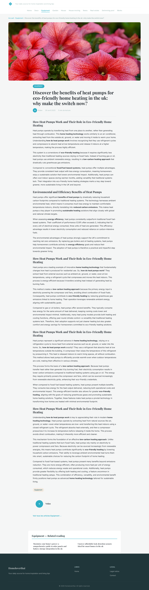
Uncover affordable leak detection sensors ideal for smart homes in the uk (95, 545)
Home (29, 10)
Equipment (45, 10)
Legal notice (114, 571)
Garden (55, 10)
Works (119, 10)
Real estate (94, 10)
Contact (113, 575)
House (63, 10)
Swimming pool (108, 10)
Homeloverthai (16, 568)
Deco (36, 10)
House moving (74, 10)
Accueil (11, 18)
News (85, 10)
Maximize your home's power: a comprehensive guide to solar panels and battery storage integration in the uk (49, 546)
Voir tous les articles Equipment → (47, 516)
